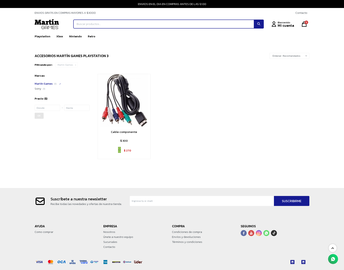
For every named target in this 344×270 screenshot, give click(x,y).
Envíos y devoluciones (186, 237)
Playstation (42, 36)
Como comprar (44, 232)
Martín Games (65, 65)
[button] (259, 24)
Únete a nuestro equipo (118, 237)
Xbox (59, 36)
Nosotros (109, 232)
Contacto (301, 13)
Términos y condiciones (187, 242)
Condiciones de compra (187, 232)
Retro (91, 36)
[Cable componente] (124, 100)
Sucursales (110, 242)
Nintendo (75, 36)
